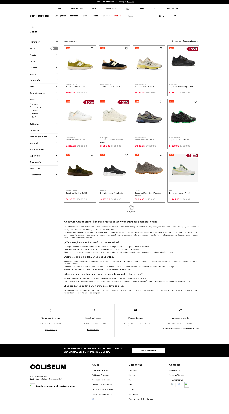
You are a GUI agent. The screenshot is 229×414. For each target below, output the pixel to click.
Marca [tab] (33, 74)
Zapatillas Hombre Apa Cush (181, 86)
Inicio (32, 27)
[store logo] (40, 16)
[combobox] (140, 16)
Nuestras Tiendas (176, 375)
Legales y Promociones (102, 394)
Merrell (103, 191)
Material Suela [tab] (37, 149)
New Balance (71, 84)
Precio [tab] (33, 55)
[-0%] (114, 75)
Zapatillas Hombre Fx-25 (179, 193)
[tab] (60, 15)
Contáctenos (174, 370)
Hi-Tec (137, 191)
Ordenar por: (176, 41)
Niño (131, 385)
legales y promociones (83, 290)
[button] (92, 48)
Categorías (133, 394)
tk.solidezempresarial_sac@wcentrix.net (180, 328)
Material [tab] (34, 143)
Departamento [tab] (37, 93)
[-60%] (80, 75)
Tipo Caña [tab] (35, 168)
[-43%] (114, 181)
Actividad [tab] (34, 124)
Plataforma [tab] (35, 174)
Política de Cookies (100, 370)
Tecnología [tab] (35, 162)
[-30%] (183, 181)
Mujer (131, 380)
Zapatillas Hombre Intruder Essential (111, 141)
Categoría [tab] (35, 80)
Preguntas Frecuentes (101, 380)
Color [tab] (32, 61)
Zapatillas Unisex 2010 (144, 86)
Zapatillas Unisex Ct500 (76, 86)
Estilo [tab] (32, 99)
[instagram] (180, 385)
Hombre (132, 375)
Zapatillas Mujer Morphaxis (111, 193)
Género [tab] (33, 67)
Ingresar (166, 16)
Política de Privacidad (100, 375)
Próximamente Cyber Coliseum (142, 399)
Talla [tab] (32, 86)
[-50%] (149, 75)
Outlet (131, 389)
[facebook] (173, 385)
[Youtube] (186, 385)
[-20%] (183, 75)
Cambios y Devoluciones (102, 389)
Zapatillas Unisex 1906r (179, 140)
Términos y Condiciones (102, 385)
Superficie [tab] (35, 155)
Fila (170, 191)
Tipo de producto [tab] (38, 136)
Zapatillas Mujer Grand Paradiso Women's (148, 194)
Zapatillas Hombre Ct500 (76, 193)
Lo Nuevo (133, 370)
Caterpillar (173, 84)
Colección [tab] (34, 130)
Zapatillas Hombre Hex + (76, 140)
